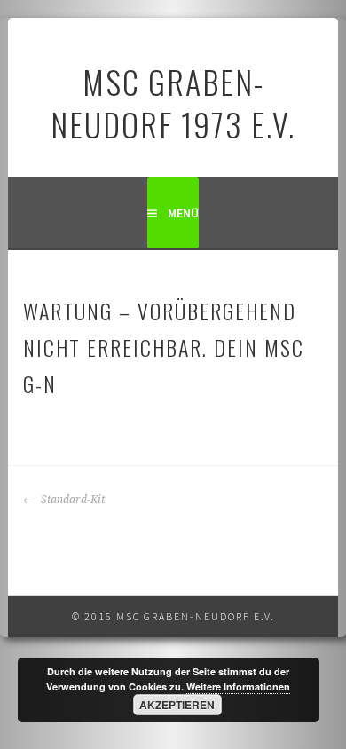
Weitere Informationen (238, 686)
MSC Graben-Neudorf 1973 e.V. (173, 102)
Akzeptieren (177, 705)
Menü (183, 213)
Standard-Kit (71, 499)
